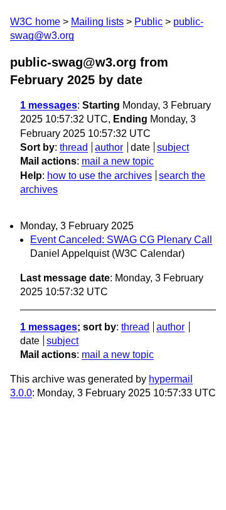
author (109, 147)
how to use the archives (99, 175)
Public (148, 21)
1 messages (48, 105)
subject (173, 147)
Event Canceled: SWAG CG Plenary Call (121, 239)
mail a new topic (118, 161)
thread (74, 147)
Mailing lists (97, 21)
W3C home (35, 21)
